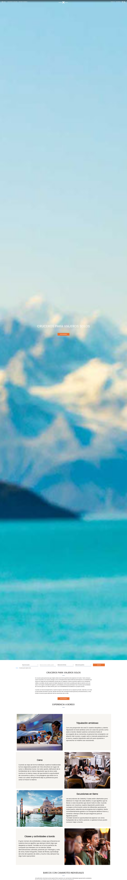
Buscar (99, 665)
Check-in (113, 1)
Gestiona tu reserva (23, 1)
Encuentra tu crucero (12, 1)
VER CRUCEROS (63, 334)
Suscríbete (118, 1)
